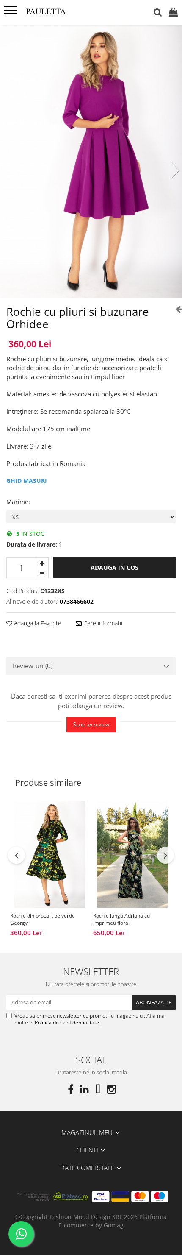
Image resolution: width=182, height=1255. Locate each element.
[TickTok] (98, 1089)
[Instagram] (111, 1089)
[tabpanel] (91, 161)
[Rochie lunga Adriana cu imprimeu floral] (132, 854)
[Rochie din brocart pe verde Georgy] (49, 854)
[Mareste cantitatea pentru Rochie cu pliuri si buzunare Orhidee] (42, 562)
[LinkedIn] (84, 1089)
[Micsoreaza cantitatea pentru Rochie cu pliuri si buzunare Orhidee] (42, 572)
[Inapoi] (175, 309)
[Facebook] (71, 1089)
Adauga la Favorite (36, 623)
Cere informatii (102, 623)
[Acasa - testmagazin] (55, 12)
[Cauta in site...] (157, 12)
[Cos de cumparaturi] (173, 12)
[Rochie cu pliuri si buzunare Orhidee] (91, 161)
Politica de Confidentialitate (67, 1022)
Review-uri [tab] (32, 665)
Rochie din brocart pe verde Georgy (42, 919)
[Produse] (11, 12)
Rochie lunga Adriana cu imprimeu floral (121, 919)
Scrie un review (91, 724)
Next (175, 170)
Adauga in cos (114, 567)
